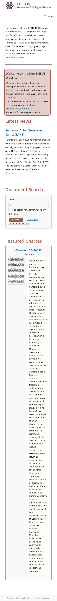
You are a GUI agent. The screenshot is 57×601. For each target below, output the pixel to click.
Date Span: (13, 214)
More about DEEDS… (15, 57)
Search (15, 219)
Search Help (32, 219)
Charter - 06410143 (28, 250)
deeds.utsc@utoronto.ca (20, 108)
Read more (10, 173)
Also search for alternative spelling (29, 209)
